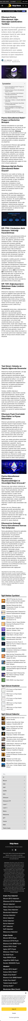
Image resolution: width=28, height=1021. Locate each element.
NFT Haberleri (8, 926)
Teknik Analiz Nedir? (10, 983)
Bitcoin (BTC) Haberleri (11, 898)
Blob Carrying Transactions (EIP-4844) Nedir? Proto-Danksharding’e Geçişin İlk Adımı (16, 656)
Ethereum (18, 131)
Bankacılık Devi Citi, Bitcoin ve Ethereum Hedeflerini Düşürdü (14, 749)
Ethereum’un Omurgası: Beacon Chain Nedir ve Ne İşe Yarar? (15, 634)
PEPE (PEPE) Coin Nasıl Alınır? (15, 680)
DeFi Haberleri (8, 929)
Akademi (6, 966)
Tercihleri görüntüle (14, 1017)
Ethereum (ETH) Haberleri (12, 901)
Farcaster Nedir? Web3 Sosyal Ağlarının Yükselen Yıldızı (14, 629)
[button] (26, 993)
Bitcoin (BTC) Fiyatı (10, 938)
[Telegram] (15, 850)
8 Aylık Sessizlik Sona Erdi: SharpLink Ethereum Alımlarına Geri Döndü (16, 754)
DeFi (14, 270)
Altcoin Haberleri (9, 904)
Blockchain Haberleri (10, 912)
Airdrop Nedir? (8, 986)
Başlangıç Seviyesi (16, 61)
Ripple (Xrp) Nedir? (10, 975)
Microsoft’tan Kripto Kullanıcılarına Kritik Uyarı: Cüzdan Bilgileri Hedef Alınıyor (16, 765)
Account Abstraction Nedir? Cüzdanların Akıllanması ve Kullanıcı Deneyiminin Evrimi (16, 650)
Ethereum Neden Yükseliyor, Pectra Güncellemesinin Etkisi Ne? (16, 638)
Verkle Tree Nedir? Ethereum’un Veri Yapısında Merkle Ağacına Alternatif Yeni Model (16, 668)
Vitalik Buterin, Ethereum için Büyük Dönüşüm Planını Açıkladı (16, 744)
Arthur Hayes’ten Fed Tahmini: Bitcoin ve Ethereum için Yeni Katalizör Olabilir (14, 728)
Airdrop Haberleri (9, 915)
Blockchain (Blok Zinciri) (11, 989)
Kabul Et (14, 1009)
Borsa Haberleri (8, 923)
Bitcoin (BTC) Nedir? (10, 969)
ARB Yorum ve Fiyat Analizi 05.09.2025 (14, 703)
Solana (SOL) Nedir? (10, 972)
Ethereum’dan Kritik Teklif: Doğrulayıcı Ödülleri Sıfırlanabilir (15, 733)
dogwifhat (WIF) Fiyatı (11, 960)
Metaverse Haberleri (10, 932)
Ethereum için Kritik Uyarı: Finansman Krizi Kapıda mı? (14, 759)
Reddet (14, 1013)
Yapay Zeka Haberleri (10, 910)
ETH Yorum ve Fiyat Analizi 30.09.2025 (14, 690)
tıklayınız (9, 584)
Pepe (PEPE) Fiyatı (9, 957)
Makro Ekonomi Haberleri (12, 907)
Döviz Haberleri (8, 918)
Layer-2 (11, 551)
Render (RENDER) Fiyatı (11, 963)
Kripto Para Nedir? (9, 980)
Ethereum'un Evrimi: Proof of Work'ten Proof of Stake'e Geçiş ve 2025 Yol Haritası (16, 643)
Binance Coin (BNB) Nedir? (12, 977)
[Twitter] (12, 850)
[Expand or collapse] (25, 83)
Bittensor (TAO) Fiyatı (10, 952)
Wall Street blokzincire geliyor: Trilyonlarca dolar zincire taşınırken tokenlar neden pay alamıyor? (16, 739)
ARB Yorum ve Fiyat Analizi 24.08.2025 (14, 708)
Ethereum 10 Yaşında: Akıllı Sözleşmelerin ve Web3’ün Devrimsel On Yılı (14, 617)
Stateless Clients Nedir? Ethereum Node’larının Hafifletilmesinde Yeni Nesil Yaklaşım (16, 662)
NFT (2, 271)
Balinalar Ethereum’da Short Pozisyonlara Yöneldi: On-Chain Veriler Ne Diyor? (15, 607)
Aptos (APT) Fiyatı (9, 949)
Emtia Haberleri (8, 921)
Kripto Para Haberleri (10, 896)
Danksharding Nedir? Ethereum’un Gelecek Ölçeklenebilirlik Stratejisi (15, 612)
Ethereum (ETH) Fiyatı (11, 941)
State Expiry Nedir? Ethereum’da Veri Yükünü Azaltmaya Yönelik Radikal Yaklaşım (15, 674)
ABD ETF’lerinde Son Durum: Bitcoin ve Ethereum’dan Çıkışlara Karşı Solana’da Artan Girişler (15, 600)
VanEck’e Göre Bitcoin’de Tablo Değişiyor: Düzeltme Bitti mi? (15, 723)
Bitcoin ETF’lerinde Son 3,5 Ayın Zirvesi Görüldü (15, 718)
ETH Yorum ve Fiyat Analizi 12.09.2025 (14, 699)
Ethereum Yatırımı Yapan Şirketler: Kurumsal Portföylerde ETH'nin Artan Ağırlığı (15, 624)
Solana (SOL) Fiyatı (10, 946)
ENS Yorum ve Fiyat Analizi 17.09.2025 (14, 694)
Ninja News (14, 843)
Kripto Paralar (8, 935)
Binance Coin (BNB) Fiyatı (12, 943)
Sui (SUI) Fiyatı (8, 955)
